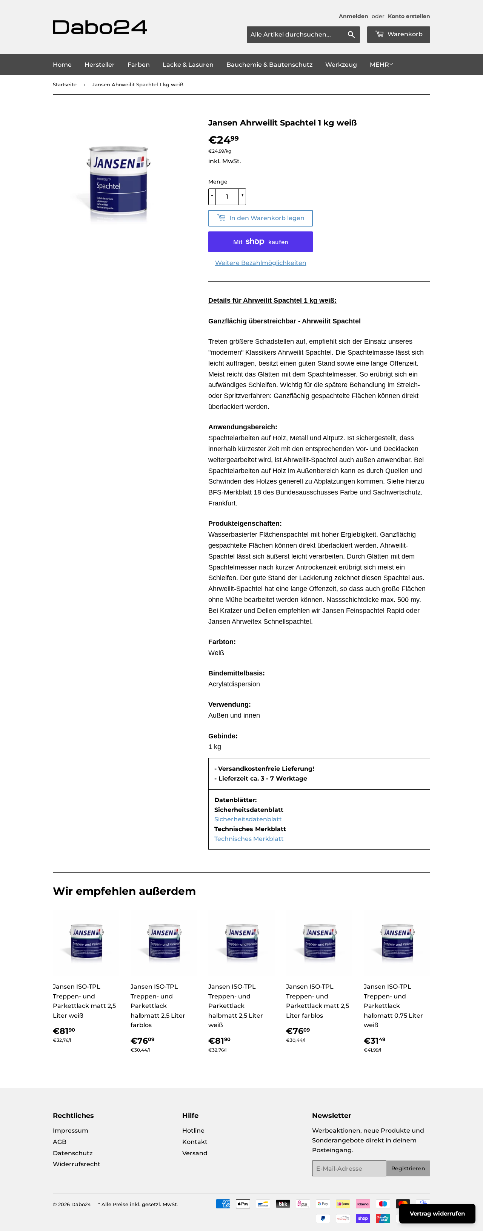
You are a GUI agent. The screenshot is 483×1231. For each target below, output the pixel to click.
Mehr (379, 64)
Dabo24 (81, 1204)
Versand (195, 1153)
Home (62, 64)
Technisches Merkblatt (249, 838)
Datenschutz (72, 1153)
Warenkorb (404, 34)
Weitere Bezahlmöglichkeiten (260, 262)
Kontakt (195, 1141)
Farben (139, 64)
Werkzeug (341, 64)
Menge (218, 181)
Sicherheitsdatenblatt (248, 819)
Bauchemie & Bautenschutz (269, 64)
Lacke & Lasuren (188, 64)
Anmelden (353, 16)
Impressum (70, 1130)
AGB (59, 1141)
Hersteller (100, 64)
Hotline (193, 1130)
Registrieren (408, 1168)
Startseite (65, 84)
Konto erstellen (409, 16)
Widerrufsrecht (76, 1164)
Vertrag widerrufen (437, 1213)
